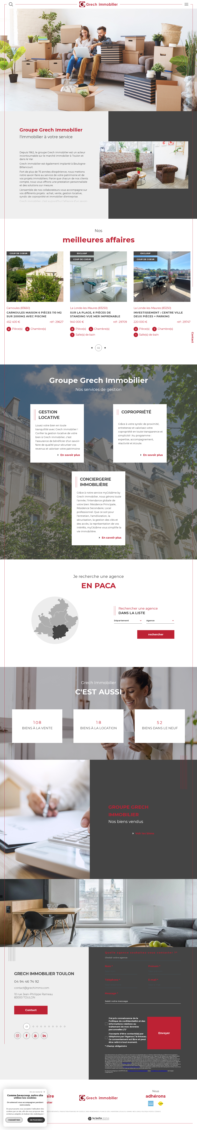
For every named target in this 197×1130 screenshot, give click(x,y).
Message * (111, 991)
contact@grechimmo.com (31, 985)
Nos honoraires (92, 1109)
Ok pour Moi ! (36, 1120)
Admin (129, 1109)
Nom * (109, 964)
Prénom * (154, 964)
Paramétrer (14, 1120)
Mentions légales (118, 1109)
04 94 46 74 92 (26, 979)
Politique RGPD (147, 1109)
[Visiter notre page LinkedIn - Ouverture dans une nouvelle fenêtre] (44, 1033)
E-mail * (153, 978)
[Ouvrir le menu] (186, 4)
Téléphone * (112, 978)
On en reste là (35, 1092)
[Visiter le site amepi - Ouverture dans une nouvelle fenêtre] (150, 1101)
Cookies (158, 1109)
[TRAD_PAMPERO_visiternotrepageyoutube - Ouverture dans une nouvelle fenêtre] (35, 1033)
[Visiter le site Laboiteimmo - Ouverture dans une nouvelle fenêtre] (98, 1119)
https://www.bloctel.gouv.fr (131, 1064)
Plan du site (105, 1109)
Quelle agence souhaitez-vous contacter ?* (141, 950)
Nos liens (136, 1109)
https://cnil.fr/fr (126, 1061)
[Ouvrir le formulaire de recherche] (11, 4)
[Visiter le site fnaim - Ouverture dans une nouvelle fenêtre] (160, 1101)
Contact (192, 337)
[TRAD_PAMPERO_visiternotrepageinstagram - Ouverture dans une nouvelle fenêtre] (17, 1033)
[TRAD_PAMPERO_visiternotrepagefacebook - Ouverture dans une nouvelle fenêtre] (26, 1033)
